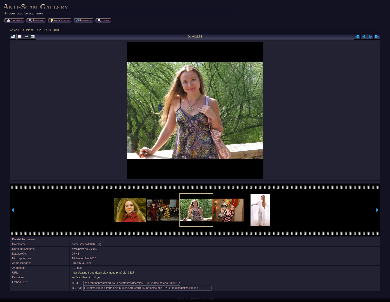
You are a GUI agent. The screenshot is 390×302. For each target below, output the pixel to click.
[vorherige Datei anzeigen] (364, 37)
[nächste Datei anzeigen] (370, 37)
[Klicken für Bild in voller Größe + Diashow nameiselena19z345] (195, 178)
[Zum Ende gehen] (377, 37)
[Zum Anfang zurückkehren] (357, 37)
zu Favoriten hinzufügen (86, 277)
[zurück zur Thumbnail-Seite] (13, 37)
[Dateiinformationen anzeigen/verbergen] (19, 37)
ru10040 (54, 30)
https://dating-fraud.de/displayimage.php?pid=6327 (103, 272)
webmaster (78, 248)
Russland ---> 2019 (34, 30)
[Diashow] (26, 37)
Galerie (14, 30)
